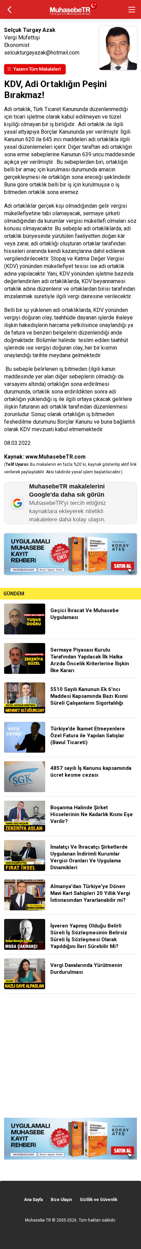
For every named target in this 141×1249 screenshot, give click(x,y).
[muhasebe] (70, 15)
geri (9, 9)
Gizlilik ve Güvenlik (98, 1199)
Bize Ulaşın (61, 1199)
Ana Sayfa (33, 1199)
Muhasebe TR (38, 1220)
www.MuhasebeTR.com (55, 456)
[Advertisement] (70, 1055)
